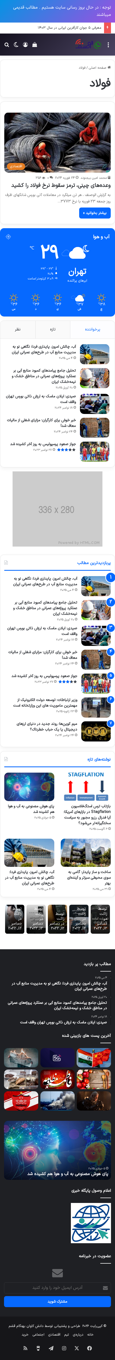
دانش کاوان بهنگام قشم (26, 1326)
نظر (18, 329)
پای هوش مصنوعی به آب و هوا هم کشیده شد (31, 809)
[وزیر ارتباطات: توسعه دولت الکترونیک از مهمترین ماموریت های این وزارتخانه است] (96, 707)
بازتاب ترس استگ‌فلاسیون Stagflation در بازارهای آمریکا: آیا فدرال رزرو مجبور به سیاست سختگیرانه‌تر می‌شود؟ (87, 814)
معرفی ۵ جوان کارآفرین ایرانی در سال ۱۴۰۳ (69, 28)
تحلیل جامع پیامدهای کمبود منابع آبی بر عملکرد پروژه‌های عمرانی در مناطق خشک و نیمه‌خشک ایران (44, 376)
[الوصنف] (88, 44)
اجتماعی (38, 1334)
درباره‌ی (78, 1334)
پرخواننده (92, 329)
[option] (57, 1150)
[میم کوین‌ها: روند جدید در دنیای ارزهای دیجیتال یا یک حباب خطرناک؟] (96, 731)
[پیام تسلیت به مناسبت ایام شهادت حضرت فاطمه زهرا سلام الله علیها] (57, 1079)
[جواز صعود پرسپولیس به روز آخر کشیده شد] (94, 452)
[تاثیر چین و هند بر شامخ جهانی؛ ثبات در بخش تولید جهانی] (94, 1057)
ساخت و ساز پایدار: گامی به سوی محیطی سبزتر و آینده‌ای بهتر (89, 877)
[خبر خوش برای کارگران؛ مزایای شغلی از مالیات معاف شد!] (94, 428)
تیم (66, 1334)
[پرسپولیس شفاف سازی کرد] (21, 1101)
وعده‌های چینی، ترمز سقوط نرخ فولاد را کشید (61, 185)
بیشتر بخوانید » (95, 213)
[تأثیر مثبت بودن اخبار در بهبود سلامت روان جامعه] (21, 1057)
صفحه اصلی (98, 68)
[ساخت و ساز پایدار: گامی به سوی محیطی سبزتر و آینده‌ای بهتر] (86, 853)
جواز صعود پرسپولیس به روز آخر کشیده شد (43, 444)
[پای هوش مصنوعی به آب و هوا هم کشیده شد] (29, 787)
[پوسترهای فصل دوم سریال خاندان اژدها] (94, 1101)
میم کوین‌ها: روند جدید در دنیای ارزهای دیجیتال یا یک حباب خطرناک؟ (47, 726)
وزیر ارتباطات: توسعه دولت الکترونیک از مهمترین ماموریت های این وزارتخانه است (45, 702)
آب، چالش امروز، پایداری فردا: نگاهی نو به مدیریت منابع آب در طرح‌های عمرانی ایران (44, 349)
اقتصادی (54, 1334)
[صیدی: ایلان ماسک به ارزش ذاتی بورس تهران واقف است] (94, 404)
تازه (53, 329)
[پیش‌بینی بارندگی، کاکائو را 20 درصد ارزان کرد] (21, 1079)
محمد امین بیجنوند (93, 178)
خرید (25, 1334)
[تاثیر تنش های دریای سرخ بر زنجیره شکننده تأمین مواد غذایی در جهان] (57, 1101)
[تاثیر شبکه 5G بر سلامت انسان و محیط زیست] (57, 1057)
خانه (90, 1334)
